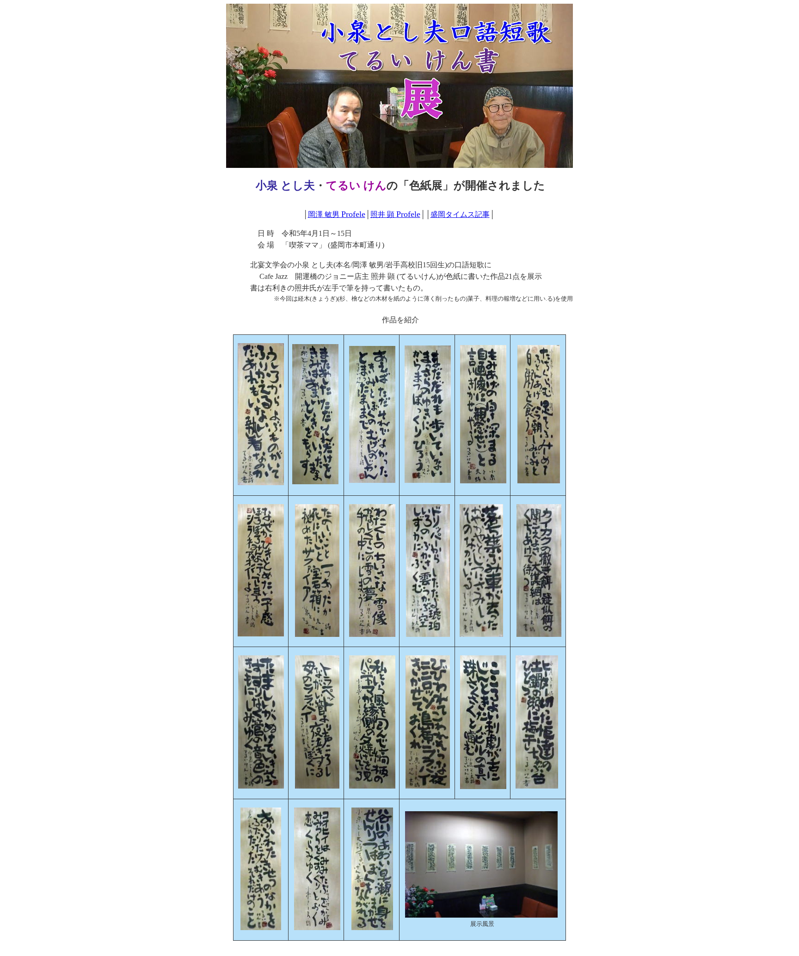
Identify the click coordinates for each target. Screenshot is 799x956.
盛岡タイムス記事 (460, 214)
